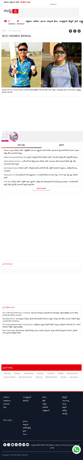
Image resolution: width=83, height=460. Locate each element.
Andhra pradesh (28, 374)
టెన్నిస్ (44, 404)
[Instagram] (16, 444)
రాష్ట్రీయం (29, 21)
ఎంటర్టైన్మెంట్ (63, 21)
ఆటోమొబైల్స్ (27, 428)
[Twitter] (74, 31)
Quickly (11, 24)
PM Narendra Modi (51, 377)
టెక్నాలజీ (50, 21)
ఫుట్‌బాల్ (45, 407)
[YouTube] (12, 444)
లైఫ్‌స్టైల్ (71, 21)
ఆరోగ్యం (64, 411)
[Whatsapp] (79, 31)
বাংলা (46, 445)
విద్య (4, 407)
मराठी (42, 445)
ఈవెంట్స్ (64, 414)
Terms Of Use (66, 445)
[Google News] (23, 444)
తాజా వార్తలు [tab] (21, 145)
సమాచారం (6, 404)
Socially (20, 24)
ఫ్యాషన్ (64, 407)
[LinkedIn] (20, 444)
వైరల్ (76, 21)
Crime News (50, 374)
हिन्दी (38, 445)
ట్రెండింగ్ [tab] (61, 145)
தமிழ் (52, 448)
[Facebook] (70, 31)
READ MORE (41, 189)
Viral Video (40, 374)
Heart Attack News (72, 374)
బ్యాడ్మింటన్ (46, 411)
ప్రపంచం (43, 21)
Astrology (63, 377)
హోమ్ (4, 31)
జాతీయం (36, 21)
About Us (58, 445)
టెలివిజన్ (25, 401)
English (33, 445)
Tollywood (39, 377)
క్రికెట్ (44, 401)
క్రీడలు (56, 21)
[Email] (27, 444)
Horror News (74, 377)
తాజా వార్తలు (7, 420)
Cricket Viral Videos (10, 377)
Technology (7, 374)
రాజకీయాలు (7, 401)
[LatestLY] (11, 12)
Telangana (17, 374)
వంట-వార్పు (65, 401)
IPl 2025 (60, 374)
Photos (25, 434)
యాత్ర (64, 404)
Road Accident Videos (25, 377)
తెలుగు (51, 445)
